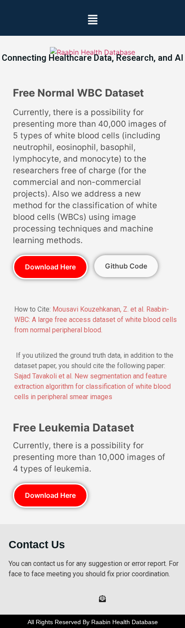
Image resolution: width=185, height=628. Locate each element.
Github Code (126, 266)
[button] (92, 20)
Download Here (50, 266)
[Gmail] (102, 599)
